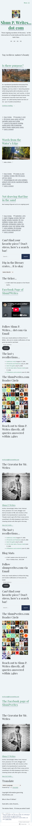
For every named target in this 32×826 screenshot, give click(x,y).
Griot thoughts (10, 366)
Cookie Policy (8, 819)
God (23, 218)
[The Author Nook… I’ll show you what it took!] (20, 41)
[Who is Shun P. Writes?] (14, 41)
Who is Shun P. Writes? (9, 799)
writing (18, 121)
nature (15, 222)
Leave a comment (8, 129)
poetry (16, 119)
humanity (9, 220)
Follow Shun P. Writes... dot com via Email (14, 330)
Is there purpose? (13, 65)
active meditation (22, 180)
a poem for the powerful (10, 123)
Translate (15, 787)
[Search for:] (10, 256)
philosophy (5, 224)
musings (10, 222)
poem (12, 119)
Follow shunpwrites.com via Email (15, 567)
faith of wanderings (16, 125)
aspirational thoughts (22, 182)
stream (10, 226)
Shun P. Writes (8, 117)
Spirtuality (5, 121)
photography (12, 224)
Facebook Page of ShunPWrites (12, 291)
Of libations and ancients (13, 372)
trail (14, 226)
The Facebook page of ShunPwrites (15, 702)
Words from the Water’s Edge (11, 141)
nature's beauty (6, 127)
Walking (18, 226)
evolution (12, 176)
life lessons (7, 119)
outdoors (20, 222)
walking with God (15, 230)
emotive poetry (6, 125)
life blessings (17, 228)
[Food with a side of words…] (17, 41)
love (22, 220)
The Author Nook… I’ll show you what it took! (16, 808)
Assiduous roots (11, 361)
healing (4, 220)
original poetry (15, 127)
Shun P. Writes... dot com (16, 25)
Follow (6, 348)
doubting (20, 123)
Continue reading (7, 106)
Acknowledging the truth (10, 180)
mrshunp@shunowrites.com (10, 459)
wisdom (10, 178)
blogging (10, 218)
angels (6, 218)
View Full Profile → (7, 525)
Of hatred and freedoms (13, 363)
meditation (5, 222)
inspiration (15, 220)
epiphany (6, 176)
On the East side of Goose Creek (15, 368)
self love (21, 119)
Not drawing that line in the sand (15, 198)
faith (16, 176)
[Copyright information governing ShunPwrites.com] (11, 41)
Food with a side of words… (10, 804)
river (22, 224)
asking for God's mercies (9, 182)
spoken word (12, 121)
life (19, 220)
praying (19, 224)
